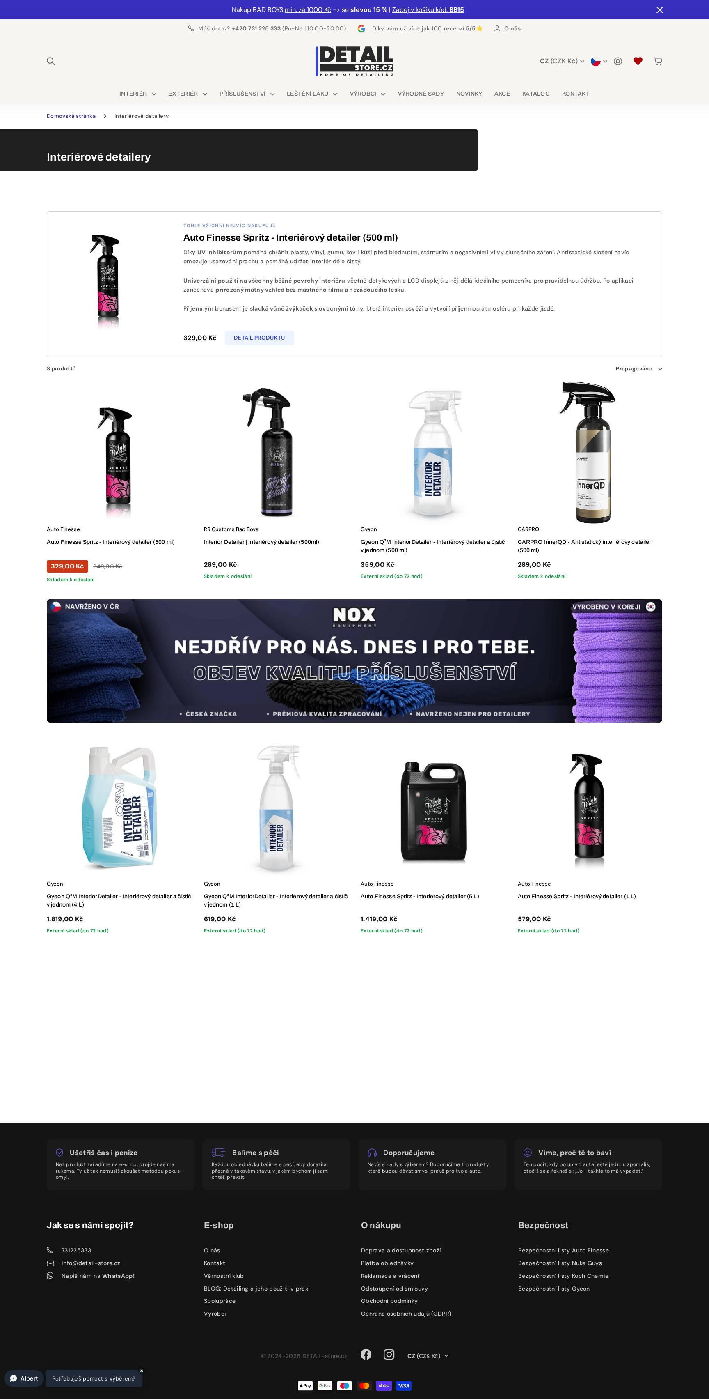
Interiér (133, 94)
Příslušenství (243, 94)
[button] (73, 1378)
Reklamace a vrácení (390, 1275)
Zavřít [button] (659, 9)
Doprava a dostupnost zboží (401, 1250)
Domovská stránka (71, 116)
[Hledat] (51, 61)
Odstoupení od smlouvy (394, 1288)
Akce (502, 94)
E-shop (219, 1225)
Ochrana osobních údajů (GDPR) (406, 1313)
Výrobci (363, 94)
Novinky (469, 94)
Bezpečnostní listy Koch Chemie (563, 1275)
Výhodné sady (421, 94)
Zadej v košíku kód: (428, 9)
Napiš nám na (98, 1275)
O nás (212, 1250)
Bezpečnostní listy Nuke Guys (560, 1263)
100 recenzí (454, 28)
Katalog (536, 94)
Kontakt (576, 94)
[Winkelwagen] (658, 61)
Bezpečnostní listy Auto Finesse (563, 1250)
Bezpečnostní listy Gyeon (554, 1288)
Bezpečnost (543, 1225)
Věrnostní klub (224, 1275)
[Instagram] (389, 1354)
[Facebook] (366, 1354)
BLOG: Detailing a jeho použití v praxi (257, 1288)
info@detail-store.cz (91, 1263)
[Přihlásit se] (618, 61)
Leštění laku (307, 94)
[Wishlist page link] (638, 61)
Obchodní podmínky (389, 1301)
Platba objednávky (387, 1263)
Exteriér (183, 94)
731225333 (76, 1250)
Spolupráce (220, 1301)
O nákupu (381, 1225)
